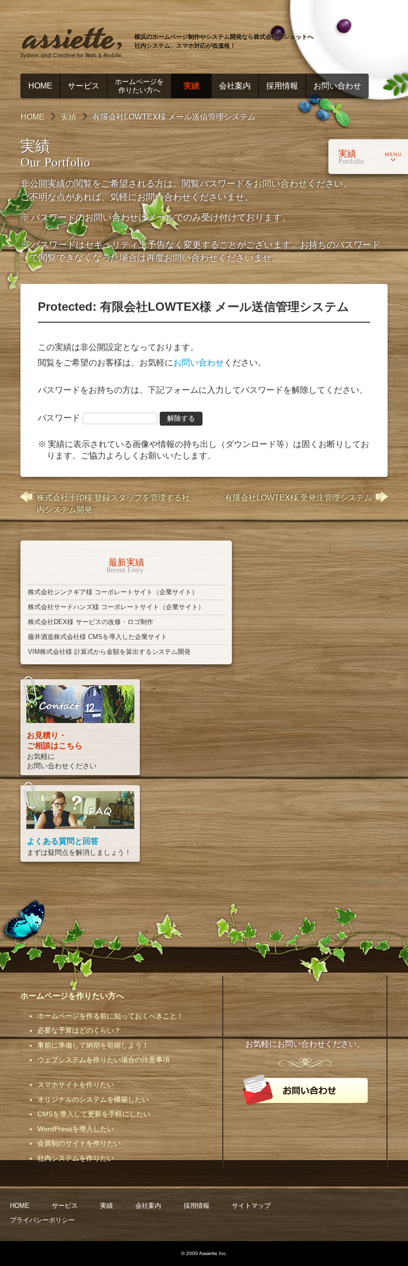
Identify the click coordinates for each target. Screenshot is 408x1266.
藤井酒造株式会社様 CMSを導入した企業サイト (97, 636)
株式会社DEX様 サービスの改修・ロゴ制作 (90, 622)
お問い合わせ (337, 86)
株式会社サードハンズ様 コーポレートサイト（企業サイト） (116, 607)
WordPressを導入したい (75, 1129)
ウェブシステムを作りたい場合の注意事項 (103, 1060)
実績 (192, 86)
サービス (84, 86)
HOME (40, 86)
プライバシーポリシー (42, 1220)
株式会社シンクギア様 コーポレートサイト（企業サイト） (113, 592)
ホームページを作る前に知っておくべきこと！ (110, 1016)
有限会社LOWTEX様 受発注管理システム (298, 497)
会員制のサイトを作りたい (79, 1143)
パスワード (60, 418)
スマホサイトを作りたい (75, 1084)
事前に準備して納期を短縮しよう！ (93, 1045)
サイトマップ (251, 1205)
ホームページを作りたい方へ (139, 86)
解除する (181, 418)
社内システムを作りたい (75, 1158)
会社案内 (235, 86)
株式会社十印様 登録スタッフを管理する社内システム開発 (113, 503)
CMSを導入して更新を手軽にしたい (93, 1114)
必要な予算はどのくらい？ (79, 1030)
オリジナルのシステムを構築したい (93, 1099)
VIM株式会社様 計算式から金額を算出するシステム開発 (109, 651)
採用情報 (282, 86)
